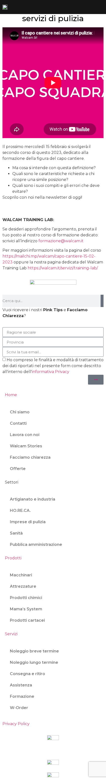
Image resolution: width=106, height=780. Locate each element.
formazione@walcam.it (61, 241)
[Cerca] (102, 301)
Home (11, 394)
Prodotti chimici (26, 597)
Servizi (11, 634)
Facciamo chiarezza (30, 457)
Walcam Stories (26, 446)
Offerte (18, 468)
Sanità (16, 533)
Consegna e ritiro (27, 673)
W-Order (19, 707)
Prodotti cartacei (27, 620)
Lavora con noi (24, 434)
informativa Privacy (50, 371)
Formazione (22, 696)
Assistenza (21, 685)
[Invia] (96, 380)
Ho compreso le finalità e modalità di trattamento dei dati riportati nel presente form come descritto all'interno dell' (53, 366)
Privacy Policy (16, 723)
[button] (100, 7)
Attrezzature (23, 586)
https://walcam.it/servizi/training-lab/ (63, 268)
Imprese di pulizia (28, 522)
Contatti (18, 423)
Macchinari (21, 575)
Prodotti (13, 558)
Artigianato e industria (32, 499)
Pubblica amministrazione (36, 544)
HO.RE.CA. (20, 510)
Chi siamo (20, 412)
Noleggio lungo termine (34, 662)
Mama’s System (26, 609)
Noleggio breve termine (34, 651)
